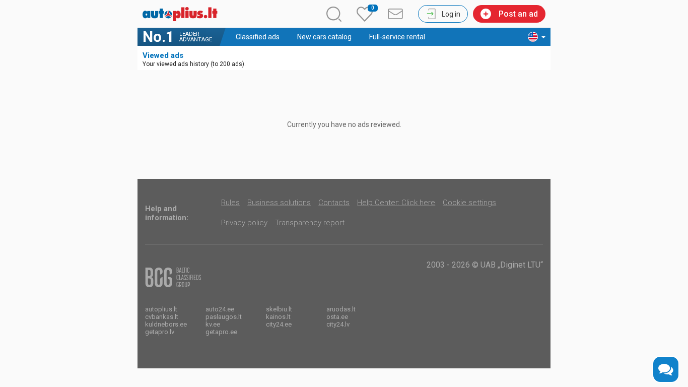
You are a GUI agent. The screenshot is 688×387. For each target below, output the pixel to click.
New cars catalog (324, 36)
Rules (230, 202)
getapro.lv (159, 332)
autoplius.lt (161, 309)
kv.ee (212, 324)
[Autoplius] (183, 14)
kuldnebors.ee (166, 324)
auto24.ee (219, 309)
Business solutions (279, 202)
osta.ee (337, 316)
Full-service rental (397, 36)
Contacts (334, 202)
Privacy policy (244, 222)
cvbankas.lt (161, 316)
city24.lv (338, 324)
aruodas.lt (341, 309)
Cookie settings (469, 202)
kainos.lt (278, 316)
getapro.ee (221, 332)
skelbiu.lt (279, 309)
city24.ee (279, 324)
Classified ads (258, 36)
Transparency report (310, 222)
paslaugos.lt (223, 316)
